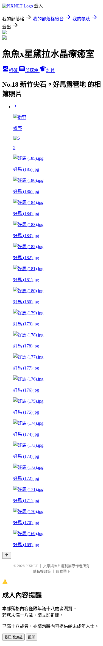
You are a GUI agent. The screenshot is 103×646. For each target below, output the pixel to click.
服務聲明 (63, 571)
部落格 (32, 70)
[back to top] (6, 555)
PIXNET (32, 566)
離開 (31, 637)
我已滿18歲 (13, 637)
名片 (50, 70)
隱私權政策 (42, 571)
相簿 (14, 70)
